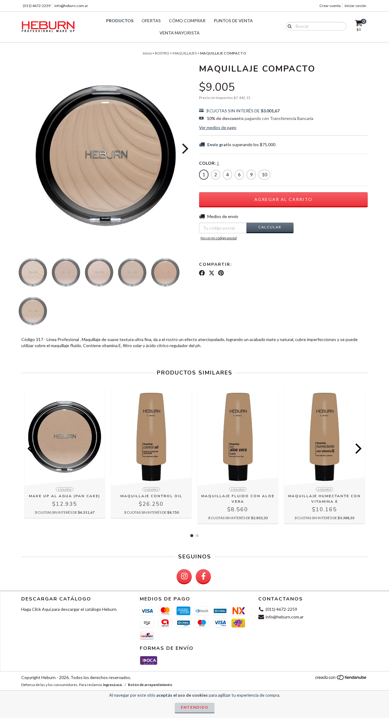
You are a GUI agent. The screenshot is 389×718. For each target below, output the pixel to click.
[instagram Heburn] (184, 576)
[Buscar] (288, 25)
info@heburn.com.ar (71, 5)
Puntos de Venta (233, 20)
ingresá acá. (112, 684)
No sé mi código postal (219, 238)
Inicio (147, 53)
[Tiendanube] (341, 679)
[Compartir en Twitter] (212, 273)
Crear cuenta (330, 5)
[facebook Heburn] (203, 576)
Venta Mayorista (180, 32)
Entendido (194, 707)
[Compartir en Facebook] (202, 273)
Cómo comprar (187, 20)
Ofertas (151, 20)
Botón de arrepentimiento (150, 684)
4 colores (64, 489)
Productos (119, 20)
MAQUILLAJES (185, 53)
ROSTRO (162, 53)
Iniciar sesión (355, 5)
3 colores (151, 489)
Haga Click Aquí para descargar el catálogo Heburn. (69, 609)
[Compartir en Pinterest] (221, 273)
